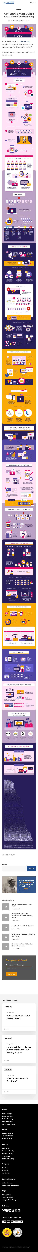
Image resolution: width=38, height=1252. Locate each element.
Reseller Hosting (7, 1153)
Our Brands (5, 1173)
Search (4, 864)
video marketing (25, 41)
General (18, 9)
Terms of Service (7, 1197)
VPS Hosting (6, 1156)
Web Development (7, 1121)
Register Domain (7, 1133)
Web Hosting (6, 1148)
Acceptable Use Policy (9, 1200)
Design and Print (7, 1116)
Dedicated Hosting (8, 1159)
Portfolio (5, 1168)
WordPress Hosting (8, 1151)
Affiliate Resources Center (10, 1185)
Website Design (7, 1113)
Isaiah (12, 21)
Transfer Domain (7, 1136)
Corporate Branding (8, 1124)
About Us (5, 1170)
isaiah (7, 1029)
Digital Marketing (7, 1119)
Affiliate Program (7, 1183)
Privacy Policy (6, 1195)
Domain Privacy (7, 1138)
